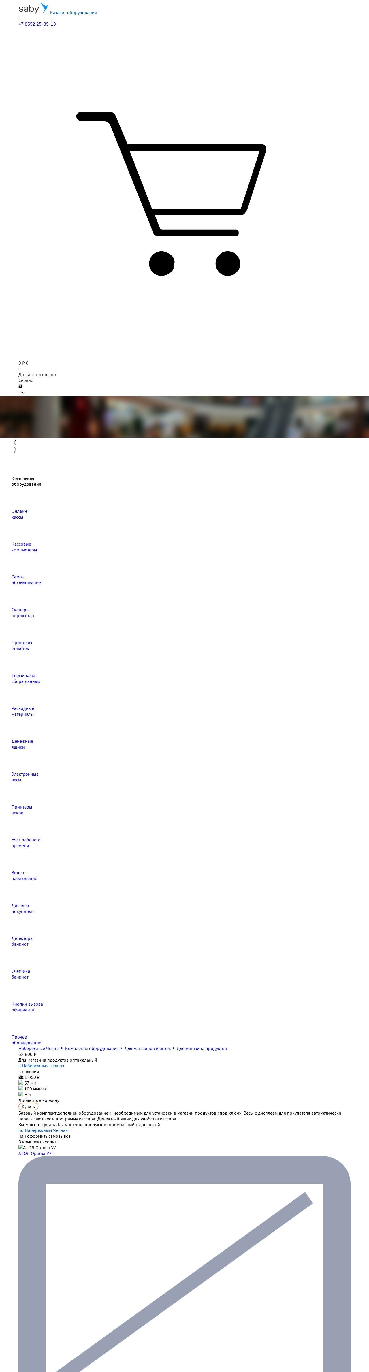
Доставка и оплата (37, 374)
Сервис (25, 380)
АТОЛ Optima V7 (35, 1153)
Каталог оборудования (73, 12)
